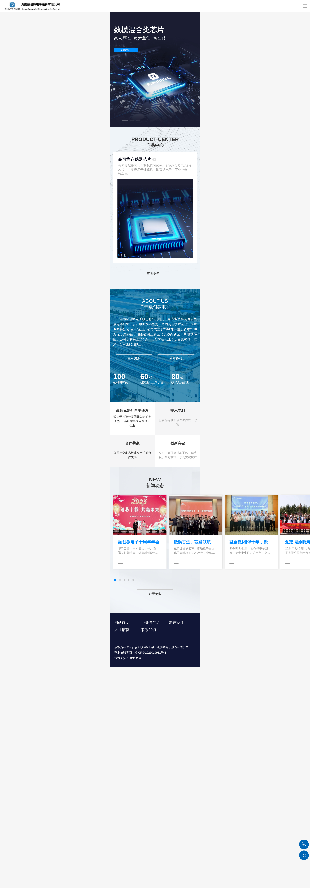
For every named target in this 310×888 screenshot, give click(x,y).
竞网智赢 (135, 658)
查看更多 (134, 358)
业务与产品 (150, 623)
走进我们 (176, 623)
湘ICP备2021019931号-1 (150, 652)
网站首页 (121, 623)
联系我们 (148, 630)
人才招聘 (121, 630)
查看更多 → (155, 273)
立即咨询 (175, 358)
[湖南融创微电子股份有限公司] (30, 5)
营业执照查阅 (123, 652)
